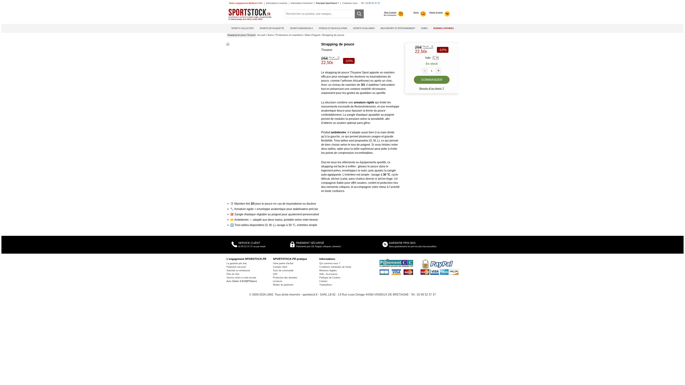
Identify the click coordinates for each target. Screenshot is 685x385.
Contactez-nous (349, 3)
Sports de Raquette (272, 28)
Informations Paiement (302, 3)
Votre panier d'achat (283, 263)
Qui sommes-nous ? (329, 263)
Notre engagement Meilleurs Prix (246, 3)
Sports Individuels (301, 28)
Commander (431, 79)
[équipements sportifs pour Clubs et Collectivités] (251, 19)
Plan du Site (233, 274)
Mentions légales (328, 270)
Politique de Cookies (330, 277)
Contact (323, 281)
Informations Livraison (276, 3)
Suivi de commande (283, 270)
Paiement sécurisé (236, 267)
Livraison (277, 281)
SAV (275, 274)
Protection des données (285, 277)
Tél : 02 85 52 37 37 (370, 3)
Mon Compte (390, 12)
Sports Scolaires (364, 28)
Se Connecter (390, 15)
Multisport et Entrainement (398, 28)
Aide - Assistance (328, 274)
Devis (416, 12)
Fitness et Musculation (333, 28)
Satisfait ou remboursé (238, 270)
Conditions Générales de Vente (335, 267)
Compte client (280, 267)
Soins (424, 28)
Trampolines (325, 284)
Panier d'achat (436, 12)
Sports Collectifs (242, 28)
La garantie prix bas (237, 263)
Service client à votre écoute (241, 277)
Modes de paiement (283, 284)
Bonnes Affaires (443, 28)
